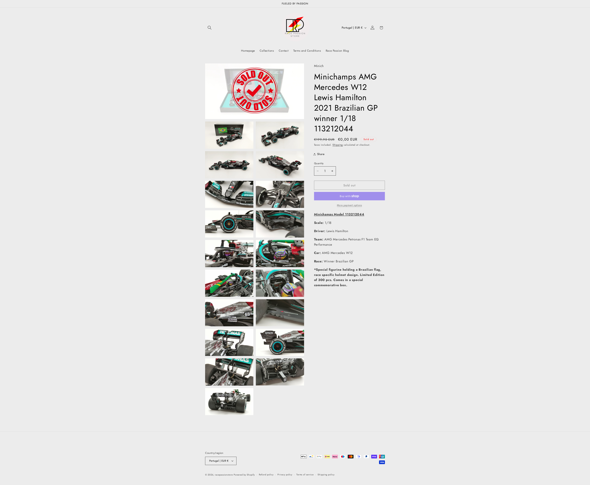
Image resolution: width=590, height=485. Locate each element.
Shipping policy (326, 474)
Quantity (319, 163)
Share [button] (320, 154)
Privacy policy (284, 474)
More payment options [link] (349, 205)
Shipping (337, 145)
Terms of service (305, 474)
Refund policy (266, 474)
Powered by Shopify (244, 474)
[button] (209, 27)
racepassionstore (224, 474)
